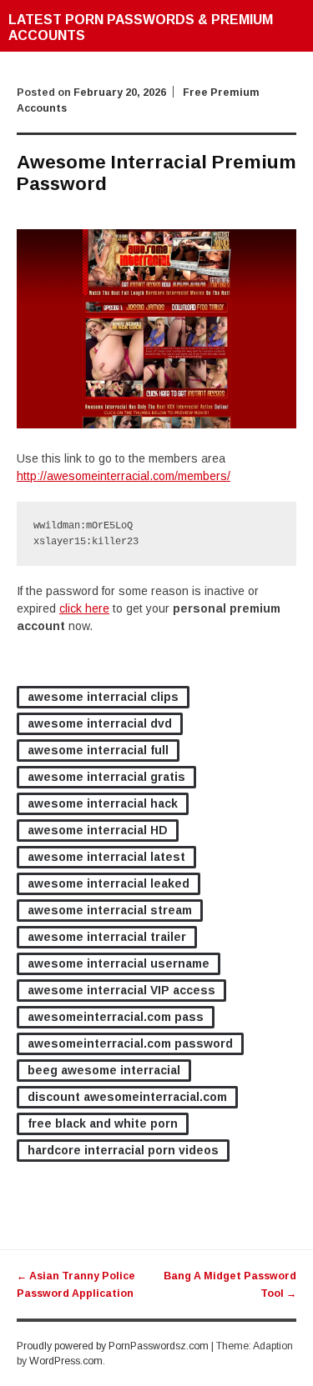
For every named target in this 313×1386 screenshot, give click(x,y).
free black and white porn (103, 1123)
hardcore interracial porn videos (123, 1150)
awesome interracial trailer (107, 936)
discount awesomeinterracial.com (127, 1096)
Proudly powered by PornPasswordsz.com (113, 1346)
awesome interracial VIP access (121, 990)
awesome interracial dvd (100, 723)
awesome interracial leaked (108, 883)
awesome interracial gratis (106, 776)
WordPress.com (66, 1361)
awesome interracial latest (106, 856)
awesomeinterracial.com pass (116, 1016)
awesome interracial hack (103, 803)
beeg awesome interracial (104, 1070)
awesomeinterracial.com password (130, 1043)
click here (84, 608)
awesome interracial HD (98, 830)
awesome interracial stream (110, 910)
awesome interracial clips (103, 696)
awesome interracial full (98, 750)
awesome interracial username (119, 963)
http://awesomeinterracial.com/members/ (123, 476)
